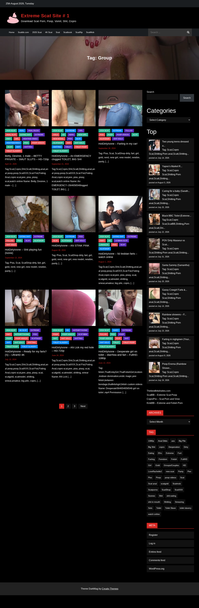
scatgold (165, 483)
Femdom (163, 459)
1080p (151, 441)
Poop (158, 477)
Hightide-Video (30, 139)
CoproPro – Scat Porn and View (163, 399)
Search (150, 92)
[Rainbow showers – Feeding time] (154, 318)
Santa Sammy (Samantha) (175, 265)
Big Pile (182, 441)
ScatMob (90, 32)
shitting (28, 147)
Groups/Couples (171, 465)
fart (8, 139)
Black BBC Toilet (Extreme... (176, 215)
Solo (150, 508)
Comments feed (157, 560)
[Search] (188, 32)
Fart (180, 453)
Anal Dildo (33, 131)
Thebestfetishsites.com (158, 391)
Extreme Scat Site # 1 (45, 15)
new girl (82, 135)
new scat (170, 471)
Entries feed (155, 552)
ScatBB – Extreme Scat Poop (162, 395)
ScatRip (79, 32)
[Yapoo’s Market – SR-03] (154, 169)
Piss (26, 143)
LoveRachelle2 (155, 471)
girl (17, 139)
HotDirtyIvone (22, 334)
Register (153, 535)
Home (11, 32)
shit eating (171, 496)
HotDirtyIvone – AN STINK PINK (70, 245)
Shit (161, 496)
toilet (68, 147)
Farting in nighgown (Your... (176, 339)
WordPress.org (156, 568)
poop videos (170, 477)
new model (58, 139)
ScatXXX (179, 490)
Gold (157, 465)
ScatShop (58, 143)
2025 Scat (37, 32)
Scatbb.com (23, 32)
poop (110, 135)
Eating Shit (25, 135)
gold (55, 135)
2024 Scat (57, 131)
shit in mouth (154, 502)
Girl (149, 465)
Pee (189, 471)
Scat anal (152, 483)
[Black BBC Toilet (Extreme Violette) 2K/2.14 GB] (154, 219)
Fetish (174, 459)
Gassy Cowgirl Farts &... (174, 290)
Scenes (151, 496)
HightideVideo (13, 143)
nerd (71, 135)
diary (115, 330)
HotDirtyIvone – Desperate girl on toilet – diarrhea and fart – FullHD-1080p (118, 355)
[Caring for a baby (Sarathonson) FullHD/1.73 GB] (154, 194)
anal (22, 131)
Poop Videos (38, 143)
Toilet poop (81, 147)
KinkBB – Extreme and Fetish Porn (165, 403)
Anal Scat (11, 135)
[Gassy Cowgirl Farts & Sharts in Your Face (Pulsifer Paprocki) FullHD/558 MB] (154, 293)
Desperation (174, 447)
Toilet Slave (170, 508)
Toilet (158, 508)
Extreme (39, 135)
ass (173, 441)
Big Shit (151, 447)
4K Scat (48, 32)
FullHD (129, 131)
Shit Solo (79, 143)
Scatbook (67, 32)
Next (83, 406)
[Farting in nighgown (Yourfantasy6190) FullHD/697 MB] (154, 342)
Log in (152, 543)
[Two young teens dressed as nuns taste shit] (154, 145)
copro (161, 447)
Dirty (186, 447)
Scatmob (177, 483)
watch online (154, 514)
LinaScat (104, 245)
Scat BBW (82, 334)
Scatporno (153, 490)
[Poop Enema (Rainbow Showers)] (154, 367)
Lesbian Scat (121, 241)
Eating (151, 453)
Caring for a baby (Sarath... (176, 191)
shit (18, 147)
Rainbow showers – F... (174, 314)
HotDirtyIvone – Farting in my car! (118, 143)
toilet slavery (185, 508)
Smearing (179, 502)
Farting (151, 459)
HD (63, 135)
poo (102, 135)
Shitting (167, 502)
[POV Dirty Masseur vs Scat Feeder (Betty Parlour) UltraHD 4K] (154, 243)
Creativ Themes (110, 589)
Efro (160, 453)
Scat (58, 32)
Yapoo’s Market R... (172, 166)
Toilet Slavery (13, 151)
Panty (180, 471)
